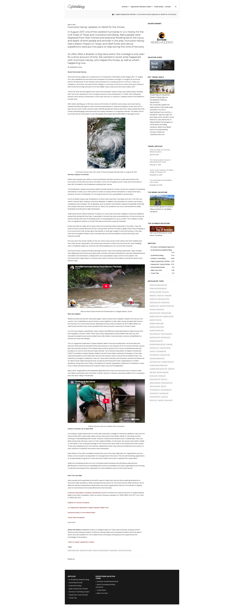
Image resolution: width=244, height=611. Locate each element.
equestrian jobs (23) (168, 316)
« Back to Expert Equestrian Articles (81, 542)
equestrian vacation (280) (156, 323)
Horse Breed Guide (162, 267)
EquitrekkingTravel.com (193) (157, 344)
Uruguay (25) (164, 397)
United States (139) (155, 397)
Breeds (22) (153, 295)
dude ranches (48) (155, 313)
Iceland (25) (171, 369)
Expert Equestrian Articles (126, 14)
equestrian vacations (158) (157, 327)
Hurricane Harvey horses (124, 550)
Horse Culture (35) (165, 355)
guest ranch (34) (154, 348)
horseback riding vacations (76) (158, 369)
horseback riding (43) (167, 362)
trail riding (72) (154, 393)
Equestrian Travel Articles (162, 264)
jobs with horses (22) (162, 372)
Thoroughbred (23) (155, 390)
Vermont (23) (153, 400)
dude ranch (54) (154, 306)
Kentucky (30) (153, 376)
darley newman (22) (155, 302)
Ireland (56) (153, 372)
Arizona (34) (165, 292)
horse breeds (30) (161, 351)
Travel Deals (158, 7)
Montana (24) (162, 376)
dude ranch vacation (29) (167, 306)
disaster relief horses (73, 550)
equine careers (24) (155, 334)
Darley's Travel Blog (162, 258)
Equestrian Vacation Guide (141, 7)
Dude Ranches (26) (166, 313)
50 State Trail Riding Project (162, 247)
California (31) (160, 295)
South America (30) (155, 386)
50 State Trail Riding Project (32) (158, 285)
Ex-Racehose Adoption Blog (79, 580)
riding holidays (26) (155, 383)
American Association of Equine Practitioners (84, 493)
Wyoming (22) (169, 400)
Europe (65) (169, 344)
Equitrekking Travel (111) (156, 341)
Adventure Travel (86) (155, 292)
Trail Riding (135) (163, 393)
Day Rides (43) (165, 302)
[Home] (113, 14)
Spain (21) (163, 386)
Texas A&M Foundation (76, 517)
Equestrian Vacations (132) (157, 330)
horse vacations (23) (155, 362)
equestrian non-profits (86, 550)
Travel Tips (162, 273)
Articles (125, 7)
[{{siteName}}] (76, 6)
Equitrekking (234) (155, 337)
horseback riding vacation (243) (158, 365)
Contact (168, 7)
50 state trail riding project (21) (158, 288)
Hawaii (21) (153, 351)
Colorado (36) (153, 299)
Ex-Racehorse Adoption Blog (162, 250)
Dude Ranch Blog (162, 255)
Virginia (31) (161, 400)
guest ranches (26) (165, 348)
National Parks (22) (155, 379)
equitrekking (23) (165, 337)
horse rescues (113, 550)
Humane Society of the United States (81, 512)
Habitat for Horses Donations (78, 503)
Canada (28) (168, 295)
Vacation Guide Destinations (107, 581)
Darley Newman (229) (163, 299)
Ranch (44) (164, 379)
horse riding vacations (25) (157, 358)
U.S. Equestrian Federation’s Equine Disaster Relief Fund (88, 507)
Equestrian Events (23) (156, 316)
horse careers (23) (154, 355)
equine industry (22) (166, 334)
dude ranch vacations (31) (157, 309)
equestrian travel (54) (156, 320)
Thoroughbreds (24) (166, 390)
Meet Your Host (162, 270)
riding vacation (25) (166, 383)
